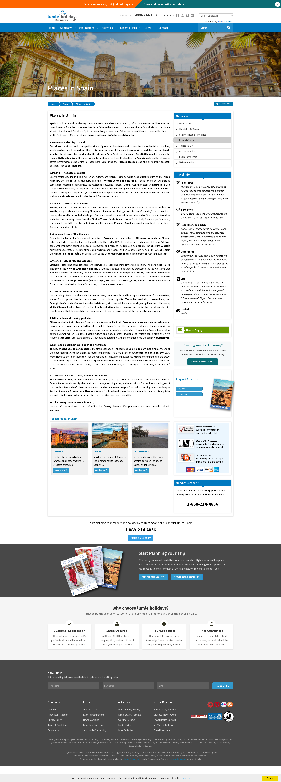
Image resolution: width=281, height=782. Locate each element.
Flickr (223, 704)
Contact (163, 27)
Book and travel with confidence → (167, 4)
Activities (107, 27)
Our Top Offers (90, 709)
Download (183, 394)
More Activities (125, 730)
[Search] (228, 27)
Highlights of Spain (189, 129)
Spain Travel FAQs (188, 156)
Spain (65, 104)
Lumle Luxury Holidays (129, 714)
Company (66, 27)
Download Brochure (93, 725)
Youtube (210, 704)
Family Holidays (126, 725)
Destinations (86, 27)
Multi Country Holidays (129, 709)
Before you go (186, 162)
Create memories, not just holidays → (108, 4)
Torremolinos (141, 451)
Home (51, 27)
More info (187, 778)
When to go (185, 123)
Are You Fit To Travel (164, 725)
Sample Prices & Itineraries (192, 134)
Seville (97, 451)
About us (52, 709)
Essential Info (128, 27)
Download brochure (186, 577)
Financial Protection (58, 714)
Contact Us (53, 730)
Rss (230, 704)
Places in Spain (83, 104)
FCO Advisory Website (165, 709)
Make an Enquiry (194, 330)
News (147, 27)
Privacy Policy (55, 719)
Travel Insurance (162, 730)
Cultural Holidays (126, 719)
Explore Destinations (93, 714)
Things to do (186, 145)
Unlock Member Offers (202, 361)
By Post (182, 388)
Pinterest (217, 704)
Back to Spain (225, 103)
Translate (228, 21)
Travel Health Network (165, 719)
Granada (58, 451)
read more (60, 470)
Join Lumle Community (94, 730)
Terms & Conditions (58, 725)
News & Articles (91, 719)
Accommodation (187, 151)
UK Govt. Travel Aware (165, 714)
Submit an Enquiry (153, 577)
